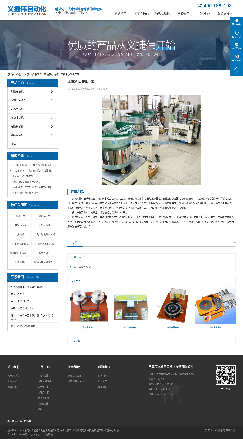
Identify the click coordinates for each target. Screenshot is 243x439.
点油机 (82, 257)
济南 (233, 430)
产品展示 (36, 74)
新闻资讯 (183, 14)
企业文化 (12, 381)
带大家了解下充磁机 (22, 176)
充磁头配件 (17, 126)
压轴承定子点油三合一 (21, 253)
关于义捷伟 (141, 14)
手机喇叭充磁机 (21, 244)
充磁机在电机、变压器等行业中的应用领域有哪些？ (33, 165)
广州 (217, 430)
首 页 (27, 74)
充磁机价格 (44, 225)
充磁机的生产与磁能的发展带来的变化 (32, 187)
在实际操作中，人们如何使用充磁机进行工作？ (33, 170)
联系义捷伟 (225, 14)
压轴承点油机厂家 (44, 244)
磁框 (13, 144)
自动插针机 (17, 117)
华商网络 (48, 434)
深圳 (228, 430)
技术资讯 (102, 387)
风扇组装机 (17, 135)
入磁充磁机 (17, 91)
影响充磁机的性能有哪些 (25, 193)
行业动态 (102, 381)
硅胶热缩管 (25, 421)
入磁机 (75, 430)
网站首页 (120, 14)
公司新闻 (102, 375)
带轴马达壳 (44, 216)
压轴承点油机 (51, 74)
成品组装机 (17, 109)
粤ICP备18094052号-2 (18, 434)
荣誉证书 (12, 387)
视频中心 (204, 14)
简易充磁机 (162, 14)
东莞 (222, 430)
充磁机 (20, 234)
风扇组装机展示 (76, 381)
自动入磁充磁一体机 (44, 234)
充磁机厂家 (97, 430)
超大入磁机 (44, 253)
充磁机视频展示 (76, 375)
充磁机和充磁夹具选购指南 (26, 182)
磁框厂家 (20, 216)
